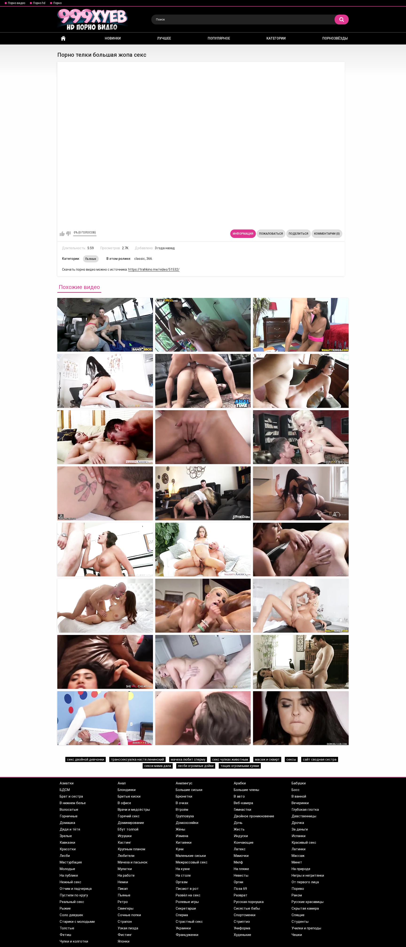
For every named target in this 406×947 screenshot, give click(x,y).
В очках (182, 803)
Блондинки (127, 790)
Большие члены (246, 790)
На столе (183, 875)
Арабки (240, 783)
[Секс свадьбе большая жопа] (105, 718)
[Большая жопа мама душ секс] (301, 606)
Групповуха (185, 816)
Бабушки (299, 783)
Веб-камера (243, 803)
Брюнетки (184, 796)
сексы (291, 759)
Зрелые (66, 836)
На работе (126, 875)
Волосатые (69, 809)
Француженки (187, 935)
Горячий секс (129, 816)
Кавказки (67, 842)
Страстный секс (189, 921)
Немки (123, 882)
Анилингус (184, 783)
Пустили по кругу (74, 895)
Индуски (241, 836)
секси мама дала (157, 766)
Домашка (67, 823)
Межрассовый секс (191, 862)
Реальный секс (72, 902)
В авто (239, 796)
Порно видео (16, 3)
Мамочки (241, 856)
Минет (297, 862)
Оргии (238, 882)
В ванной (299, 796)
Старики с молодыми (77, 921)
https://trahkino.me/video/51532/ (154, 269)
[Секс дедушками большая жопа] (105, 550)
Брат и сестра (71, 796)
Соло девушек (71, 915)
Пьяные (90, 259)
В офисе (124, 803)
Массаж (298, 856)
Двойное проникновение (254, 816)
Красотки (68, 849)
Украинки (183, 928)
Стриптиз (242, 921)
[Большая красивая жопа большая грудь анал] (203, 325)
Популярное (219, 38)
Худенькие (242, 935)
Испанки (298, 836)
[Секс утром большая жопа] (301, 662)
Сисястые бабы (247, 908)
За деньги (300, 829)
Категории (276, 38)
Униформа (242, 928)
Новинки (113, 38)
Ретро (123, 902)
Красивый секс (304, 842)
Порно (57, 3)
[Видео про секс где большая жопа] (105, 662)
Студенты (300, 921)
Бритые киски (129, 796)
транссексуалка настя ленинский (137, 759)
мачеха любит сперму (188, 759)
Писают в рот (187, 889)
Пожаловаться (271, 233)
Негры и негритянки (308, 875)
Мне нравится (62, 233)
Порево (298, 889)
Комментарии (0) (327, 233)
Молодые (67, 869)
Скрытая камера (305, 908)
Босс (296, 790)
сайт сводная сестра (319, 759)
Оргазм (181, 882)
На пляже (241, 869)
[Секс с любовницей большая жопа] (203, 662)
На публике (69, 875)
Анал (122, 783)
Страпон (125, 921)
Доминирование (131, 823)
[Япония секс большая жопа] (105, 493)
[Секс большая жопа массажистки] (203, 550)
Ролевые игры (187, 902)
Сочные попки (129, 915)
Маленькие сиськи (191, 856)
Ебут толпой (128, 829)
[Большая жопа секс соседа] (203, 381)
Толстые (67, 928)
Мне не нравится (68, 233)
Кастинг (124, 842)
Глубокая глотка (305, 809)
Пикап (123, 889)
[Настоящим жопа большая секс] (301, 493)
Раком (297, 895)
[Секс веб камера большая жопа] (301, 718)
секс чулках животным (230, 759)
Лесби (65, 856)
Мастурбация (71, 862)
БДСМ (65, 790)
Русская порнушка (249, 902)
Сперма (182, 915)
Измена (182, 836)
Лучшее (164, 38)
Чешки (297, 935)
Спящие (298, 915)
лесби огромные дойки (196, 766)
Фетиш (65, 935)
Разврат (240, 895)
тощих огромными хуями (239, 766)
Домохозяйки (187, 823)
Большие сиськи (189, 790)
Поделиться (298, 233)
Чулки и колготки (74, 941)
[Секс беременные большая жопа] (203, 437)
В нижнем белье (73, 803)
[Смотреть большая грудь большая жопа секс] (105, 325)
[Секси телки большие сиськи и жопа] (301, 325)
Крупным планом (131, 849)
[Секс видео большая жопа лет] (301, 381)
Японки (123, 941)
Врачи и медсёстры (134, 809)
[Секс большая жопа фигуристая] (203, 493)
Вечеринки (300, 803)
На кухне (183, 869)
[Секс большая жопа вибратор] (301, 550)
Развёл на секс (188, 895)
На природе (301, 869)
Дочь (238, 823)
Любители (126, 856)
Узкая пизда (128, 928)
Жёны (180, 829)
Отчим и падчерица (76, 889)
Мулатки (125, 869)
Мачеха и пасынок (133, 862)
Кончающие (244, 842)
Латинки (298, 849)
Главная (63, 38)
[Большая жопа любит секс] (105, 381)
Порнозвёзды (335, 38)
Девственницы (304, 816)
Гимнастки (242, 809)
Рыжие (65, 908)
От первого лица (305, 882)
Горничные (69, 816)
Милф (238, 862)
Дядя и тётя (70, 829)
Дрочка (298, 823)
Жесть (239, 829)
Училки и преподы (306, 928)
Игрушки (125, 836)
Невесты (241, 875)
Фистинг (125, 935)
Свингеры (125, 908)
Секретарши (186, 908)
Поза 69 (240, 889)
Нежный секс (70, 882)
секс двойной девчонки (85, 759)
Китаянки (183, 842)
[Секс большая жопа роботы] (105, 606)
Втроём (182, 809)
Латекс (240, 849)
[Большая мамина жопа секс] (105, 437)
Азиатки (67, 783)
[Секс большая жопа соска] (301, 437)
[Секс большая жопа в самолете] (203, 718)
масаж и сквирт (267, 759)
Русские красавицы (308, 902)
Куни (179, 849)
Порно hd (39, 3)
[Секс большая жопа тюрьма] (203, 606)
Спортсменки (244, 915)
